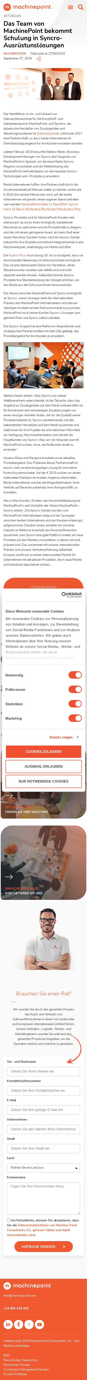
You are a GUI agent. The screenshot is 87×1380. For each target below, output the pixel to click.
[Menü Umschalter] (70, 7)
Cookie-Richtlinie (15, 1374)
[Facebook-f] (18, 1324)
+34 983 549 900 (16, 1308)
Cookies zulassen (43, 752)
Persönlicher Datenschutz (20, 1360)
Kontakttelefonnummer (24, 1081)
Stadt (11, 1139)
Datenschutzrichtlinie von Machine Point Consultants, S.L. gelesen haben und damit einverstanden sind (42, 1230)
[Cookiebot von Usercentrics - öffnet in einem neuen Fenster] (62, 595)
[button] (81, 7)
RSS (6, 1356)
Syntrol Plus (38, 209)
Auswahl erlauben (44, 766)
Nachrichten (14, 54)
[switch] (75, 689)
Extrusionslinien (48, 133)
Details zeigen (61, 737)
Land (10, 1158)
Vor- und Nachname (21, 1062)
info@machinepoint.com (19, 1296)
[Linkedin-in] (8, 1324)
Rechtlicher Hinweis (16, 1365)
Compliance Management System (26, 1369)
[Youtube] (39, 1324)
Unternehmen (17, 1120)
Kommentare (16, 1178)
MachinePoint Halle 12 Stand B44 (44, 204)
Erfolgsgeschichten (44, 587)
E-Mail (11, 1100)
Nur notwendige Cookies (43, 781)
